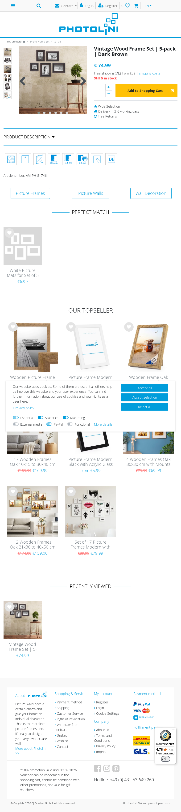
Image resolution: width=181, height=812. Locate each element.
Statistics (51, 417)
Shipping (63, 708)
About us (102, 730)
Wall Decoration (151, 193)
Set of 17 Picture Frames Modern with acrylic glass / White (90, 545)
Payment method (69, 702)
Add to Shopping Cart (145, 90)
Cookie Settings (107, 713)
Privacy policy (24, 407)
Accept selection (144, 397)
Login (100, 708)
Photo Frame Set (39, 41)
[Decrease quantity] (108, 93)
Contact (62, 746)
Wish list (9, 237)
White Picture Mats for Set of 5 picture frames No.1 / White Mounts (23, 273)
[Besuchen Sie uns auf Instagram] (107, 770)
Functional (82, 424)
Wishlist (62, 741)
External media (31, 424)
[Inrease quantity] (108, 87)
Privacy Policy (105, 746)
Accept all (145, 387)
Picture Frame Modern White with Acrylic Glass (90, 380)
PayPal (58, 424)
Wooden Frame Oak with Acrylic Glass (148, 380)
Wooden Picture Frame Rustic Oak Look (32, 380)
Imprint (101, 751)
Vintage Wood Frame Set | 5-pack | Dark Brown (23, 647)
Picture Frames (30, 193)
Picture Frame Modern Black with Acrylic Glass (91, 462)
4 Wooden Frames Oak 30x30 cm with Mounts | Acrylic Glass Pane (148, 462)
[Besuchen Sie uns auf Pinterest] (116, 770)
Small (57, 41)
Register (102, 702)
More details (103, 424)
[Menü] (173, 730)
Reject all (144, 406)
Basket (62, 735)
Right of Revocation (71, 719)
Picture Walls (90, 193)
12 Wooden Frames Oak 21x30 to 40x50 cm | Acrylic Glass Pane (32, 545)
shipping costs (149, 73)
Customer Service (70, 713)
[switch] (165, 759)
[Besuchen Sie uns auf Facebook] (98, 770)
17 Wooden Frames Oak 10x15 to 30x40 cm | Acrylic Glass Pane (32, 462)
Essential (26, 417)
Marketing (77, 417)
